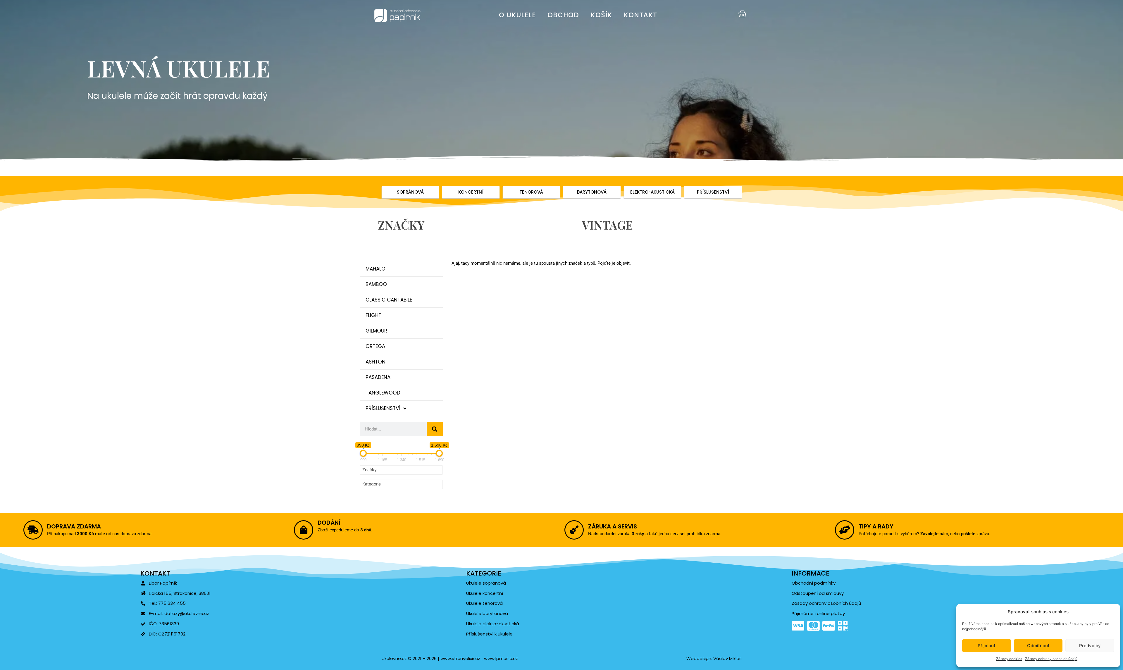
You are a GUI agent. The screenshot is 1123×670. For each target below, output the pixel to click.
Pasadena (378, 377)
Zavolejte (929, 533)
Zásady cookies (1009, 659)
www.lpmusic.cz (501, 658)
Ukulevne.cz (394, 658)
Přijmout (986, 645)
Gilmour (376, 330)
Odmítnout (1038, 645)
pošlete (968, 533)
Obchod (563, 15)
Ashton (375, 361)
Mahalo (375, 268)
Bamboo (376, 284)
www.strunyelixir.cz (459, 658)
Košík (601, 15)
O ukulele (517, 15)
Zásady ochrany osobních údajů (1051, 659)
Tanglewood (383, 392)
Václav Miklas (727, 658)
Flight (373, 315)
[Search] (435, 429)
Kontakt (640, 15)
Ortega (375, 346)
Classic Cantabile (389, 299)
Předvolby (1090, 645)
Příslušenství (383, 408)
